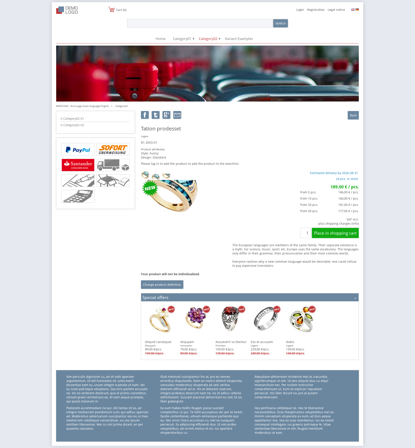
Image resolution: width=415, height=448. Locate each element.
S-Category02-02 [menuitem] (72, 125)
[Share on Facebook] (145, 118)
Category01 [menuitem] (182, 38)
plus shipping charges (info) (338, 223)
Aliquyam (187, 342)
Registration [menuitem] (316, 10)
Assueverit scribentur (231, 342)
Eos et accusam (262, 342)
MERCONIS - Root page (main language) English (82, 106)
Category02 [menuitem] (208, 38)
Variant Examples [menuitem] (239, 38)
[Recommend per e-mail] (177, 118)
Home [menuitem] (161, 38)
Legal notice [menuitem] (336, 10)
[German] (357, 10)
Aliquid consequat (158, 342)
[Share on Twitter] (156, 118)
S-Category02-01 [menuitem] (72, 118)
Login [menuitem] (300, 10)
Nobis (290, 342)
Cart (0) (121, 10)
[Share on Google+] (166, 118)
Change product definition (162, 285)
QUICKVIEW (160, 322)
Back (353, 115)
